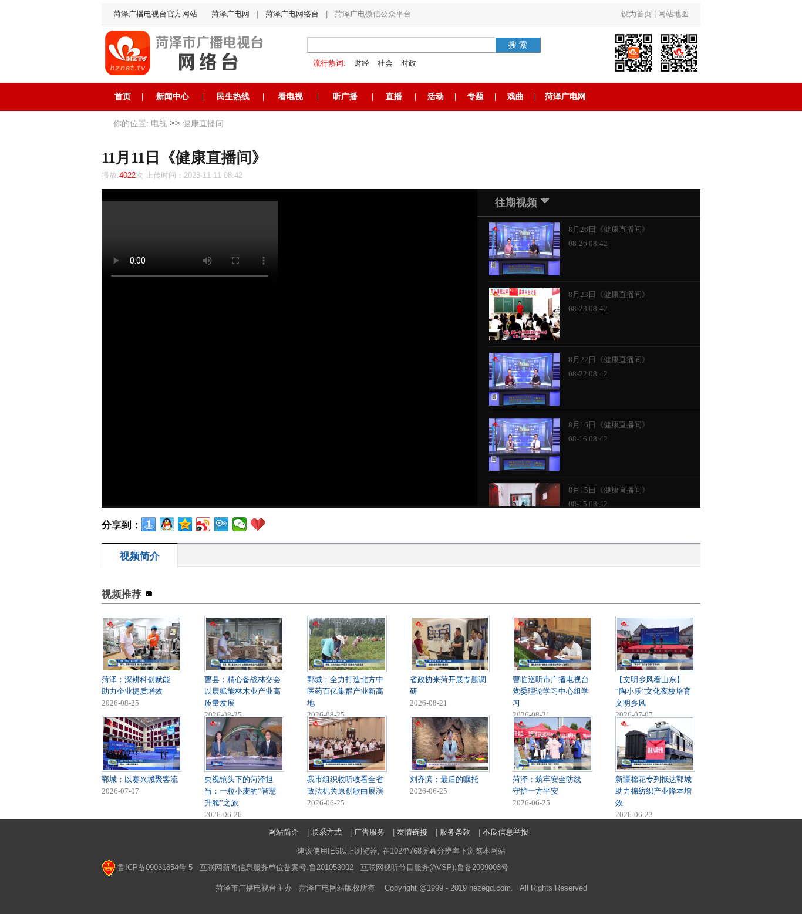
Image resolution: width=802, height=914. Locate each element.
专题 (475, 96)
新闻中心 (172, 96)
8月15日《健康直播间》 (608, 489)
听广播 (345, 96)
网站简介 (283, 832)
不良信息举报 (505, 832)
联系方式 (326, 832)
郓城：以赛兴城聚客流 (140, 779)
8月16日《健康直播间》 (608, 424)
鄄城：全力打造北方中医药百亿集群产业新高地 (345, 691)
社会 (385, 63)
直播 (394, 96)
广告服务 (369, 832)
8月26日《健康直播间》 (608, 229)
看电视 (290, 96)
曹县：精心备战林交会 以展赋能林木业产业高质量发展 (242, 691)
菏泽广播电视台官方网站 (155, 13)
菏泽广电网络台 (292, 13)
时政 (408, 63)
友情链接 (412, 832)
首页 (122, 96)
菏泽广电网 (230, 13)
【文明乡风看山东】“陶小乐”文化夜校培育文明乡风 (653, 691)
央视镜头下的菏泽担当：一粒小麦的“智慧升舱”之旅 (240, 791)
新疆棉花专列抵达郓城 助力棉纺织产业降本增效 (653, 791)
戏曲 (515, 96)
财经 (361, 63)
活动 (435, 96)
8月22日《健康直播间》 (608, 359)
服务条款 (455, 832)
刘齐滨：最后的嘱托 (444, 779)
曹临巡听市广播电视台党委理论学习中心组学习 (551, 691)
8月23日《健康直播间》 (608, 294)
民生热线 (233, 96)
